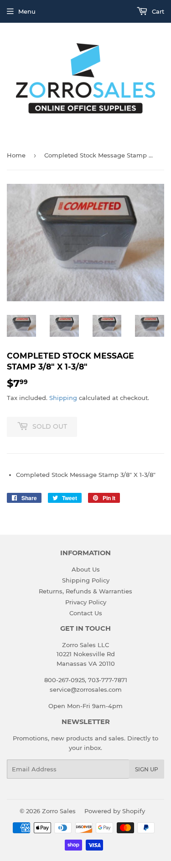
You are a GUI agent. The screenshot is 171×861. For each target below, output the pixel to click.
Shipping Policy (85, 580)
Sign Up (146, 769)
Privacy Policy (85, 602)
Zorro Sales (59, 811)
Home (16, 155)
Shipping (63, 397)
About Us (86, 569)
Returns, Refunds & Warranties (85, 591)
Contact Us (85, 613)
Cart (157, 11)
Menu (27, 11)
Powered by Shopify (114, 811)
